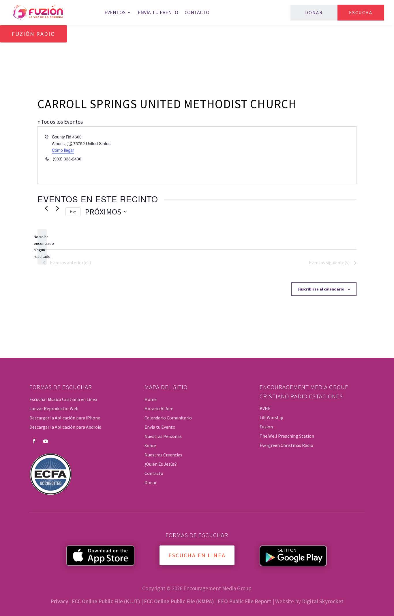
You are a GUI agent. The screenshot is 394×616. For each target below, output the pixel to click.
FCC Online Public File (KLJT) (106, 601)
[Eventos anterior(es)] (46, 208)
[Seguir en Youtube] (45, 441)
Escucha (360, 12)
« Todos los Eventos (60, 121)
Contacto (197, 12)
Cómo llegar (63, 150)
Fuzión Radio (33, 33)
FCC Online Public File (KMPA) (179, 601)
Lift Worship (271, 417)
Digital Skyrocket (323, 601)
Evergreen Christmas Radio (286, 445)
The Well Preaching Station (287, 436)
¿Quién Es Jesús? (161, 464)
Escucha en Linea (197, 555)
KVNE (265, 408)
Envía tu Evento (158, 12)
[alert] (42, 246)
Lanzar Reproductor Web (53, 408)
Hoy (73, 211)
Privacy (59, 601)
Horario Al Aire (159, 408)
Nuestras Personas (163, 436)
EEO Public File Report (244, 601)
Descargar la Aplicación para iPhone (64, 418)
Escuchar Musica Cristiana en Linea (63, 399)
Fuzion (266, 427)
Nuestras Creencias (163, 455)
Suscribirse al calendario (320, 289)
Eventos (114, 12)
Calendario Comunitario (168, 418)
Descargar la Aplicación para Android (65, 427)
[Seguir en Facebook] (34, 441)
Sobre (150, 445)
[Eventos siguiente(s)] (57, 208)
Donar (314, 12)
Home (151, 399)
